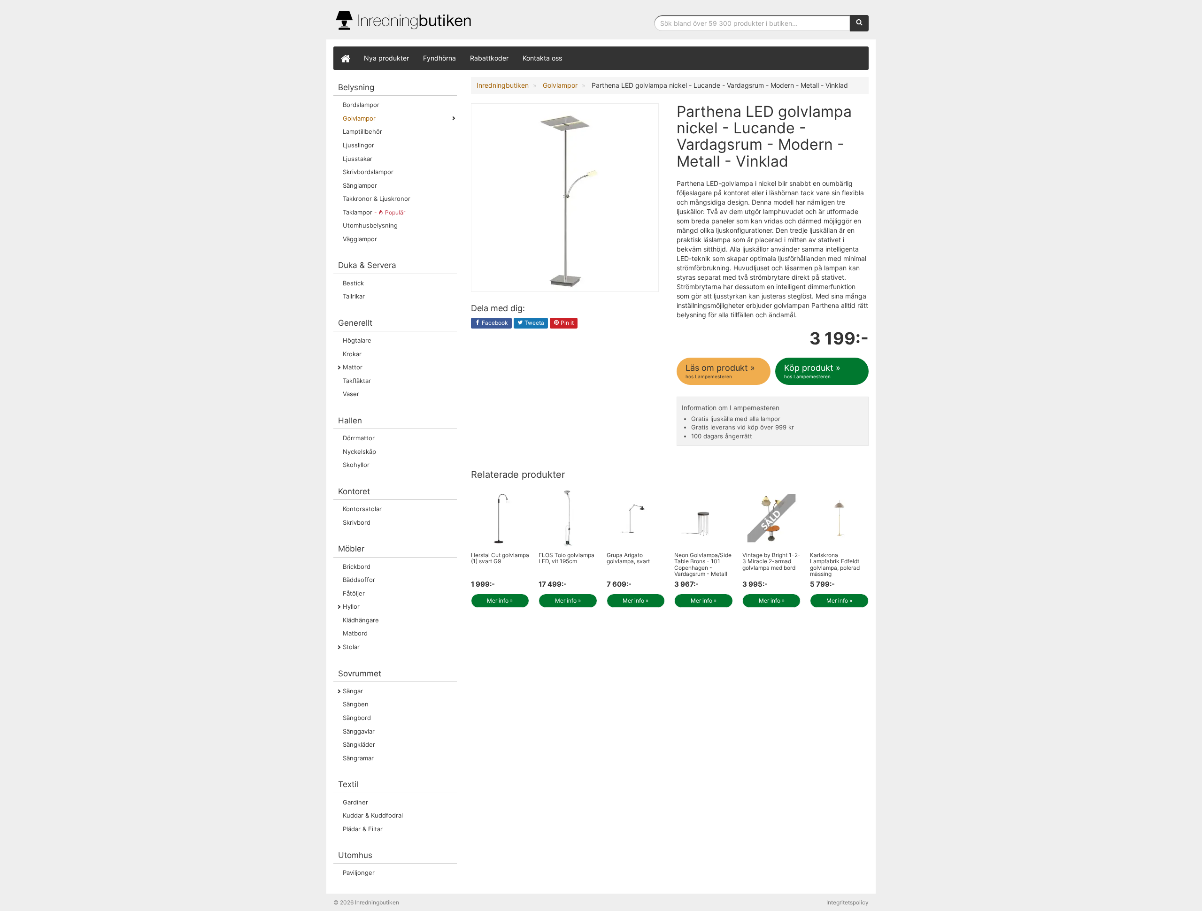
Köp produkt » (812, 371)
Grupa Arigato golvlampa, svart (628, 558)
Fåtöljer (354, 593)
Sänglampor (360, 185)
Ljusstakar (357, 158)
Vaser (351, 394)
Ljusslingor (358, 145)
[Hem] (345, 58)
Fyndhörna (439, 58)
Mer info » (500, 600)
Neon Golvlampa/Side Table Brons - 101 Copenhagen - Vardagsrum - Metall (703, 564)
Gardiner (355, 802)
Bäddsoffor (359, 579)
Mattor (352, 367)
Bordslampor (361, 104)
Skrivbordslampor (368, 172)
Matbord (355, 633)
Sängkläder (359, 744)
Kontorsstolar (362, 509)
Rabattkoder (489, 58)
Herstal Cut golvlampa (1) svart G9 (500, 558)
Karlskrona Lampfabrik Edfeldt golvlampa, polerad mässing (835, 564)
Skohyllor (356, 464)
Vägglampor (360, 239)
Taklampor (374, 212)
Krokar (352, 354)
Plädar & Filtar (363, 829)
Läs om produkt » (720, 371)
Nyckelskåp (359, 451)
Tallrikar (354, 296)
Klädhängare (361, 620)
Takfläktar (357, 380)
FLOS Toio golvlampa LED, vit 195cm (566, 558)
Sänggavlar (359, 731)
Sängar (353, 691)
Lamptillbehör (362, 131)
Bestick (353, 283)
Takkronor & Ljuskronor (376, 198)
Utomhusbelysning (370, 225)
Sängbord (357, 717)
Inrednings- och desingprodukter (403, 20)
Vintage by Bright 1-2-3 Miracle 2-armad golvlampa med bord (771, 561)
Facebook (494, 322)
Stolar (351, 647)
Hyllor (351, 606)
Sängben (356, 704)
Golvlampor (359, 118)
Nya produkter (386, 58)
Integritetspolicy (847, 902)
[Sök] (859, 23)
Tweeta (533, 322)
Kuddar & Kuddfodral (373, 815)
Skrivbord (356, 522)
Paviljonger (359, 872)
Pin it (566, 322)
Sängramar (358, 758)
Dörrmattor (359, 438)
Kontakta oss (542, 58)
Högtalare (357, 340)
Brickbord (356, 566)
